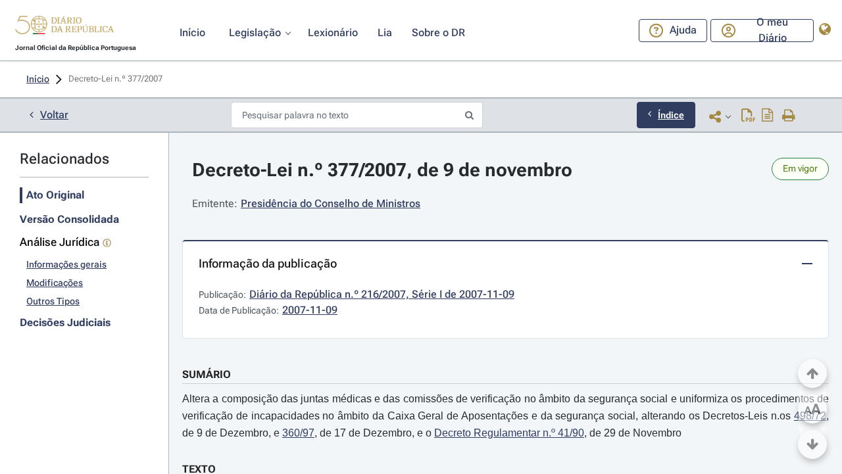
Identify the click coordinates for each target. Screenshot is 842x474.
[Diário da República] (64, 28)
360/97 (298, 432)
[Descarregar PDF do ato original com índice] (768, 116)
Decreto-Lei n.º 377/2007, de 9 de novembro (382, 170)
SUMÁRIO (206, 374)
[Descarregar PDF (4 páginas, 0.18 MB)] (748, 116)
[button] (64, 27)
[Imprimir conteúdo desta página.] (789, 116)
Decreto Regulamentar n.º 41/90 (509, 432)
